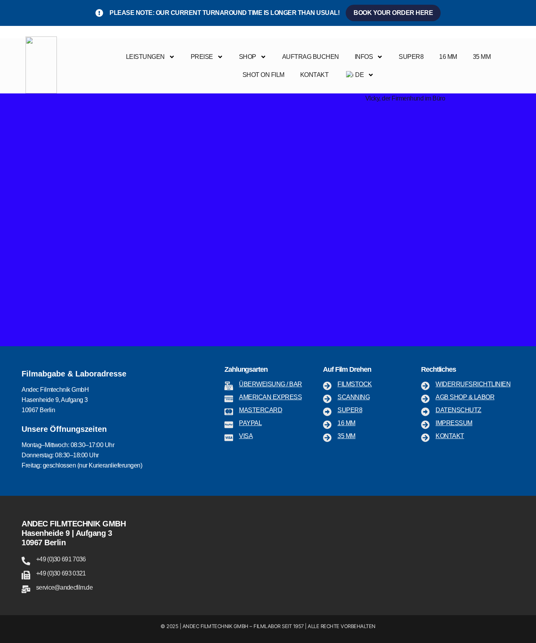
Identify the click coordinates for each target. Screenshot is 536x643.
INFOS (364, 56)
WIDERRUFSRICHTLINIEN (473, 384)
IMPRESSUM (454, 423)
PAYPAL (250, 423)
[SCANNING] (327, 399)
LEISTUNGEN (145, 56)
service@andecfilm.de (64, 587)
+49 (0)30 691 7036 (61, 559)
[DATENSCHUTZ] (425, 411)
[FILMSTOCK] (327, 386)
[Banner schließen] (528, 13)
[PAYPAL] (228, 424)
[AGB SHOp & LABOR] (425, 399)
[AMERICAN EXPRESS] (228, 399)
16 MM (448, 56)
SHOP (247, 56)
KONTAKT (314, 74)
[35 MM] (327, 437)
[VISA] (228, 437)
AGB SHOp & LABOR (465, 397)
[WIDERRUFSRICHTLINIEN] (425, 386)
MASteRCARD (260, 410)
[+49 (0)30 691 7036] (26, 561)
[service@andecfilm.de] (26, 589)
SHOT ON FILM (263, 74)
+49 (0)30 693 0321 (61, 573)
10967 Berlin (44, 542)
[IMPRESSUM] (425, 424)
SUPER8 (411, 56)
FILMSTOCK (354, 384)
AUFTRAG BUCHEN (310, 56)
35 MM (482, 56)
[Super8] (327, 411)
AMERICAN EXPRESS (270, 397)
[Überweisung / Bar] (228, 386)
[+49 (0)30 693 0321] (26, 575)
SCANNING (353, 397)
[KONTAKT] (425, 437)
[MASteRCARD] (228, 411)
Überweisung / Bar (270, 384)
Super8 (349, 410)
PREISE (202, 56)
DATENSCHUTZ (458, 410)
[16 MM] (327, 424)
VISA (246, 436)
